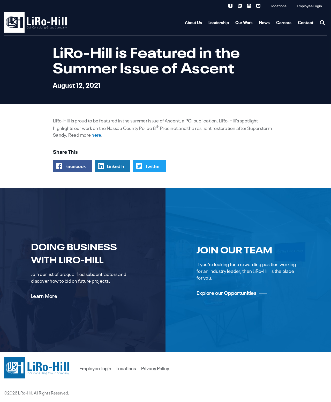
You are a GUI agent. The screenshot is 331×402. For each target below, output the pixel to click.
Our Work (244, 22)
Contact (305, 22)
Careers (283, 22)
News (264, 22)
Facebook (75, 166)
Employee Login (309, 5)
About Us (193, 22)
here (96, 134)
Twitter (152, 166)
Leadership (218, 22)
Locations (279, 5)
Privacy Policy (155, 368)
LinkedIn (115, 166)
